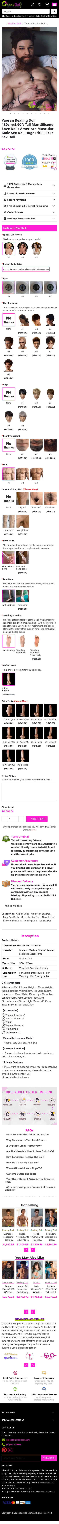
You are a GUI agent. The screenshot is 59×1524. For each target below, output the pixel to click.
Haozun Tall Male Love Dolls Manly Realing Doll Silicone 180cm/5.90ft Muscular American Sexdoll (22, 1289)
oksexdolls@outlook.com (15, 1077)
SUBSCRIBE (49, 1458)
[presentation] (26, 1250)
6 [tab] (31, 113)
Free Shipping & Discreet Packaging (27, 206)
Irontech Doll (33, 16)
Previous (4, 71)
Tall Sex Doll (45, 920)
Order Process (15, 212)
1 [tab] (10, 113)
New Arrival (48, 917)
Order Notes (9, 776)
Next (54, 71)
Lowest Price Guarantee (21, 193)
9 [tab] (44, 113)
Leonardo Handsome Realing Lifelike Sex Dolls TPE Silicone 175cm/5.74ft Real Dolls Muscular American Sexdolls (8, 1236)
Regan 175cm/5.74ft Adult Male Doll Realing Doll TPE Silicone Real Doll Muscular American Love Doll (22, 1236)
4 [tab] (23, 113)
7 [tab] (36, 113)
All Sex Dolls (22, 913)
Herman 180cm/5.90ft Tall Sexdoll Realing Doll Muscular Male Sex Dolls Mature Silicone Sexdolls (51, 1289)
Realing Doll (14, 23)
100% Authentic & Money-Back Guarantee (24, 185)
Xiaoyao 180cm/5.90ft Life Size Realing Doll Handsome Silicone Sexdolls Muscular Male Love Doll (8, 1289)
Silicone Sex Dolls (12, 920)
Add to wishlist (13, 905)
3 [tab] (18, 113)
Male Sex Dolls (11, 917)
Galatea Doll (20, 16)
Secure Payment (16, 199)
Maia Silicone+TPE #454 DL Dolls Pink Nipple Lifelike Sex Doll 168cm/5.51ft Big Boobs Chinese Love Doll (36, 1289)
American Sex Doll (40, 913)
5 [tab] (27, 113)
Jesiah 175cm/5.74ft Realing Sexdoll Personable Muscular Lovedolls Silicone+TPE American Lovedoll (36, 1236)
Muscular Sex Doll (30, 917)
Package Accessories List (21, 218)
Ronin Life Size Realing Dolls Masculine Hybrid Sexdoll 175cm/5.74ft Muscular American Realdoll (51, 1236)
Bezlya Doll (46, 16)
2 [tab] (14, 113)
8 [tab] (40, 113)
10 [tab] (48, 113)
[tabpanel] (29, 69)
